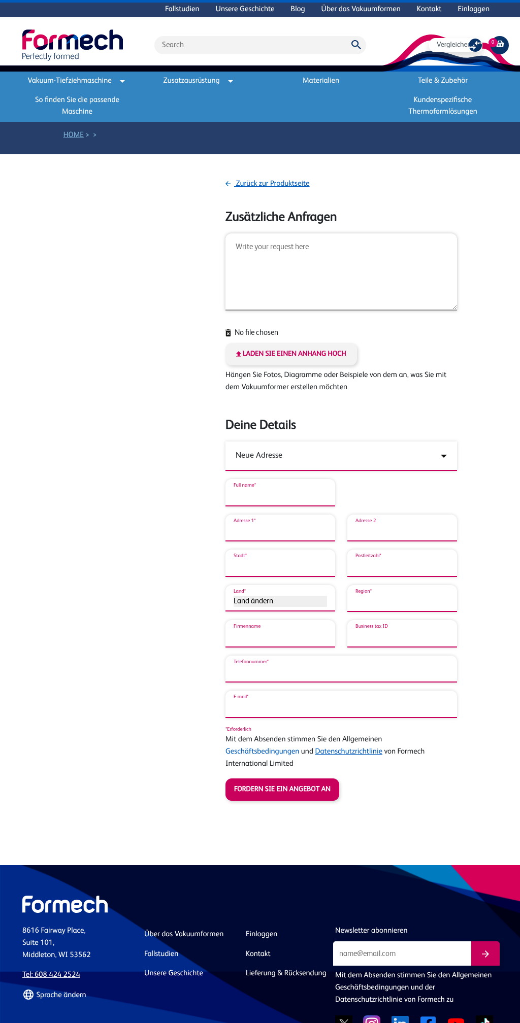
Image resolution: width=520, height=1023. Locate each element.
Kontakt (429, 9)
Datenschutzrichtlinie (348, 752)
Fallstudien (182, 9)
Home (73, 135)
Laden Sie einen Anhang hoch (293, 354)
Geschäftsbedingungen (262, 752)
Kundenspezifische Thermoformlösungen (442, 106)
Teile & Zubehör (443, 81)
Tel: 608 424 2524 (51, 975)
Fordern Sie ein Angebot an (282, 789)
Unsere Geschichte (245, 9)
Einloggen (474, 9)
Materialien (321, 81)
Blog (298, 9)
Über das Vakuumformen (361, 9)
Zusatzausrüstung (192, 81)
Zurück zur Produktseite (272, 184)
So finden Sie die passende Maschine (77, 106)
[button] (77, 995)
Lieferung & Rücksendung (286, 973)
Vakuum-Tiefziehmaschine (69, 81)
